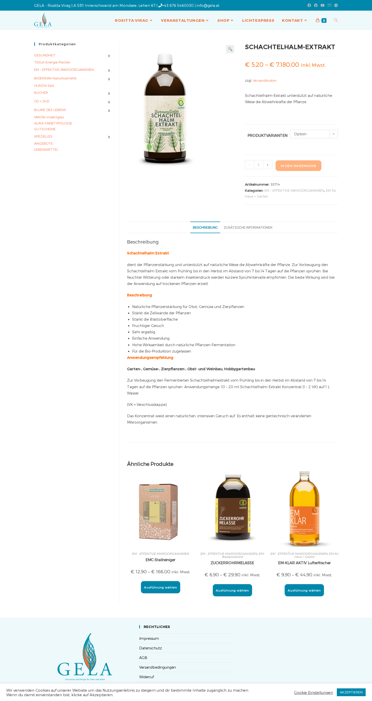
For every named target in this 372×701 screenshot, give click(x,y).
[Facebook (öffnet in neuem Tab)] (309, 5)
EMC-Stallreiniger (160, 560)
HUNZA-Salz (44, 85)
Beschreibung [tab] (205, 227)
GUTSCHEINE (45, 129)
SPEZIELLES (43, 136)
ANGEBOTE (43, 143)
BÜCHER (41, 93)
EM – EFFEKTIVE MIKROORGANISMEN (64, 70)
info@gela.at (208, 5)
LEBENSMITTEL (46, 149)
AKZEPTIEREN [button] (351, 692)
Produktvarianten (267, 135)
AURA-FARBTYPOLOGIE (53, 123)
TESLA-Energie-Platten (52, 62)
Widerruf (146, 677)
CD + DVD (41, 101)
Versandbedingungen (157, 667)
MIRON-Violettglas (49, 117)
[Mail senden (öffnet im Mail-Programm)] (329, 5)
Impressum (149, 638)
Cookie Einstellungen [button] (313, 692)
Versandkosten (265, 80)
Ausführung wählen (160, 587)
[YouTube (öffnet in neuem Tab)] (322, 5)
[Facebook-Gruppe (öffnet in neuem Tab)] (316, 5)
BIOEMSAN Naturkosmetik (55, 78)
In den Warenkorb (298, 165)
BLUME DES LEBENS (50, 110)
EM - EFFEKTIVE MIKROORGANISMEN (294, 190)
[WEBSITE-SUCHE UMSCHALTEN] (336, 20)
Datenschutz (150, 648)
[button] (230, 49)
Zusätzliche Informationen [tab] (248, 227)
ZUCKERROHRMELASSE (232, 563)
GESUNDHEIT (45, 55)
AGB (143, 657)
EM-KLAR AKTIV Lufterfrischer (304, 563)
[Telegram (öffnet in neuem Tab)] (335, 5)
